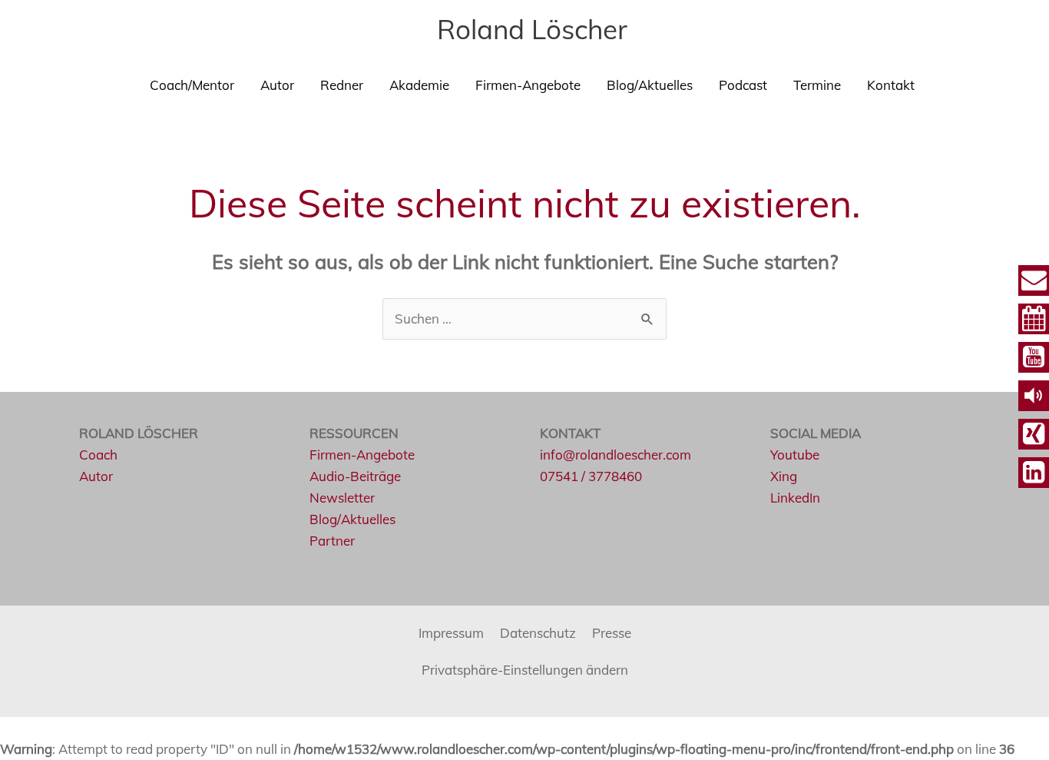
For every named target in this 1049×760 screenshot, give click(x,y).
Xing (783, 476)
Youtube (794, 454)
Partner (332, 541)
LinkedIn (795, 498)
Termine (817, 85)
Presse (611, 633)
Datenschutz (538, 633)
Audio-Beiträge (355, 476)
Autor (277, 85)
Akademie (419, 85)
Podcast (743, 85)
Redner (341, 85)
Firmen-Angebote (528, 85)
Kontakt (891, 85)
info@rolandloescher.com (615, 454)
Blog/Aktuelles (650, 85)
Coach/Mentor (192, 85)
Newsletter (342, 498)
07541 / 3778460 (591, 476)
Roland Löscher (532, 29)
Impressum (451, 633)
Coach (98, 454)
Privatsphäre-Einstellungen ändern (525, 670)
